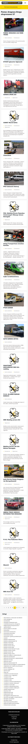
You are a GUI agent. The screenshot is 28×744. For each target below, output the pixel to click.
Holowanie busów (8, 635)
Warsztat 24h (7, 691)
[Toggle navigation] (25, 3)
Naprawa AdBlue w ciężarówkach (12, 655)
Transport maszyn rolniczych (11, 683)
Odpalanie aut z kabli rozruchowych (13, 666)
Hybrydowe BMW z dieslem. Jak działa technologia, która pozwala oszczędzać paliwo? (14, 729)
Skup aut (6, 672)
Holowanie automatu (9, 633)
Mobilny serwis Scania (9, 650)
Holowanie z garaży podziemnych (12, 636)
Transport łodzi (8, 680)
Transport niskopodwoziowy (11, 686)
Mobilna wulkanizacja (9, 639)
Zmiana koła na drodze (10, 705)
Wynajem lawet (8, 700)
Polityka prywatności (14, 715)
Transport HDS (7, 677)
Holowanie (6, 630)
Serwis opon (7, 670)
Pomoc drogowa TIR (9, 669)
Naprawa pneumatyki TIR (10, 663)
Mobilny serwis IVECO (9, 646)
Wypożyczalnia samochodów (11, 703)
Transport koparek (9, 678)
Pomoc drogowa (8, 667)
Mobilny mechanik (8, 642)
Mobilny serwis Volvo (9, 653)
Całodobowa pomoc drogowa (12, 624)
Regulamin (14, 716)
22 (23, 607)
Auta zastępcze (8, 619)
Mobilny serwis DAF (9, 644)
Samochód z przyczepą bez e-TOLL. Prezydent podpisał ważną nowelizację (14, 726)
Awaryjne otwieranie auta (10, 622)
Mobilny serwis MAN (9, 647)
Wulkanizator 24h (8, 694)
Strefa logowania (14, 742)
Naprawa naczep (8, 660)
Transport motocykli (9, 684)
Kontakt (14, 718)
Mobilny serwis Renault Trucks (11, 649)
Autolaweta (7, 621)
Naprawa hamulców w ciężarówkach (13, 658)
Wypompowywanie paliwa (11, 702)
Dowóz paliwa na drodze (10, 628)
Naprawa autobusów (9, 656)
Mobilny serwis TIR (8, 652)
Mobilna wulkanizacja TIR (10, 641)
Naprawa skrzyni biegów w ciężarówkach (14, 664)
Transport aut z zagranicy (10, 675)
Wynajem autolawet (9, 698)
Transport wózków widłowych (11, 688)
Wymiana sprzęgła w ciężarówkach (13, 697)
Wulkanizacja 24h (8, 692)
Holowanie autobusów (9, 632)
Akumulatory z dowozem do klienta (13, 618)
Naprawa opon (8, 661)
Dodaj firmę (14, 740)
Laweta (5, 638)
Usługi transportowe (9, 689)
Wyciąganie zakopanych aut (11, 695)
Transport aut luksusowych (11, 674)
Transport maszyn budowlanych (12, 681)
